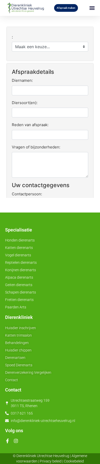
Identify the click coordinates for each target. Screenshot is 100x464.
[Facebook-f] (7, 441)
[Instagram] (16, 441)
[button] (92, 8)
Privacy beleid (51, 461)
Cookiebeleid (74, 461)
